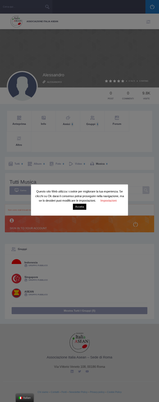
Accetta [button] (79, 206)
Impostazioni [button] (108, 200)
